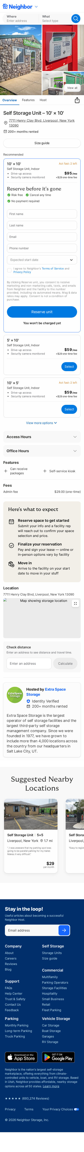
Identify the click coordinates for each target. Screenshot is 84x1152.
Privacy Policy (22, 272)
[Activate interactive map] (42, 618)
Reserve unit (42, 312)
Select (69, 366)
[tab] (9, 100)
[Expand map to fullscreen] (75, 603)
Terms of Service (53, 268)
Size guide (42, 143)
